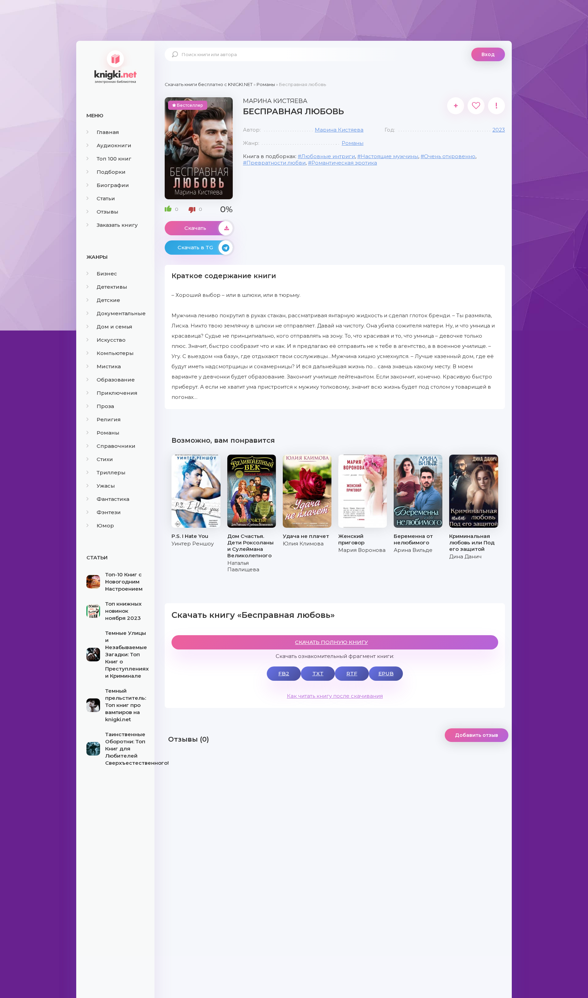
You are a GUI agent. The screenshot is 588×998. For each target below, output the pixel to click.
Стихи (105, 459)
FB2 (283, 673)
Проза (105, 406)
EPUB (386, 673)
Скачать (195, 228)
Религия (109, 419)
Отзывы (107, 211)
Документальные (121, 313)
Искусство (111, 340)
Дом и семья (114, 326)
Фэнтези (109, 512)
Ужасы (106, 486)
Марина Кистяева (339, 129)
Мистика (109, 366)
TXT (318, 673)
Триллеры (111, 472)
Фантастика (113, 499)
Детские (108, 300)
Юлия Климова (303, 543)
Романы (108, 432)
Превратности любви (276, 162)
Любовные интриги (328, 156)
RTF (351, 673)
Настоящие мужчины (389, 156)
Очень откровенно (449, 156)
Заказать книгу (117, 225)
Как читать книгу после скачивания (335, 696)
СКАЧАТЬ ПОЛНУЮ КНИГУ (331, 642)
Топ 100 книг (114, 158)
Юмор (105, 525)
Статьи (106, 198)
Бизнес (107, 273)
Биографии (113, 185)
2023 (498, 129)
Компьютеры (115, 353)
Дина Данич (465, 556)
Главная (108, 132)
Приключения (117, 393)
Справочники (116, 446)
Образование (116, 379)
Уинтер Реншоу (193, 543)
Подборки (111, 172)
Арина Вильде (413, 550)
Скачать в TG (195, 247)
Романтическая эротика (344, 162)
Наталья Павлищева (243, 566)
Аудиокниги (114, 145)
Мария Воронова (362, 550)
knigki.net (115, 66)
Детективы (112, 287)
